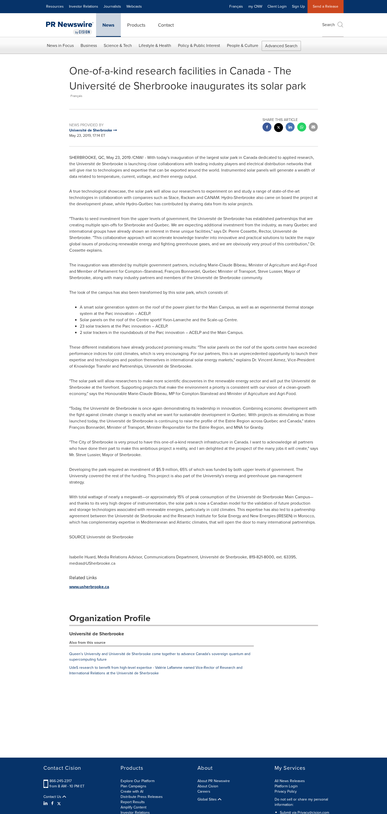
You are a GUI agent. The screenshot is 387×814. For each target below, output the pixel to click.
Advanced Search (281, 46)
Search (328, 25)
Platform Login (286, 786)
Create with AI (132, 791)
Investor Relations (83, 6)
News (108, 25)
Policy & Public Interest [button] (199, 45)
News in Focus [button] (60, 45)
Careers (203, 791)
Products (136, 25)
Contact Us (52, 797)
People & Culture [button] (242, 45)
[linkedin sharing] (290, 128)
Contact (166, 25)
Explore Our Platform (138, 781)
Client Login (277, 6)
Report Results (133, 802)
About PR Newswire (213, 781)
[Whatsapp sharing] (301, 128)
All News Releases (290, 781)
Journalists (112, 6)
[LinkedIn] (46, 803)
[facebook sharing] (266, 128)
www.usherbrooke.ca (89, 587)
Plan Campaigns (133, 786)
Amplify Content (133, 807)
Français (236, 6)
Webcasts (134, 6)
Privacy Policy (286, 791)
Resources (55, 6)
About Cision (207, 786)
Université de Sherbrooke (96, 633)
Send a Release (325, 6)
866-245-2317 (60, 781)
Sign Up (298, 6)
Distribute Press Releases (142, 797)
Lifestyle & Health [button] (155, 45)
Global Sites (207, 799)
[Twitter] (59, 803)
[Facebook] (52, 803)
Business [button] (89, 45)
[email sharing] (313, 128)
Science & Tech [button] (118, 45)
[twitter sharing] (278, 128)
